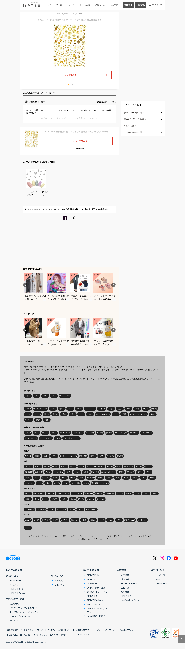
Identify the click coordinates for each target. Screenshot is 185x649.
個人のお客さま (14, 569)
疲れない (64, 466)
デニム (27, 493)
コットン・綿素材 (63, 493)
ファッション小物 (120, 433)
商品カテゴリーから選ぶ (135, 119)
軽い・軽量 (95, 472)
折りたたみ (130, 472)
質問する (128, 5)
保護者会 (154, 409)
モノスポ (107, 536)
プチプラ (57, 483)
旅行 (111, 409)
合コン (61, 409)
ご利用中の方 (158, 569)
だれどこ (45, 536)
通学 (64, 414)
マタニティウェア (45, 438)
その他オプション (18, 620)
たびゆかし (149, 536)
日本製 (72, 477)
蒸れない (47, 466)
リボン (146, 493)
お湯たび (64, 536)
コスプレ (28, 527)
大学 (128, 409)
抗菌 (101, 456)
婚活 (137, 409)
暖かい (72, 466)
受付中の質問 (85, 5)
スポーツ (81, 414)
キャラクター (142, 520)
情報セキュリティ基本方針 (46, 634)
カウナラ (128, 536)
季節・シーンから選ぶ (134, 112)
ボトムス (45, 433)
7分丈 (64, 477)
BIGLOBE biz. (93, 575)
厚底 (117, 477)
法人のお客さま (91, 569)
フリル (137, 493)
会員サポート (161, 583)
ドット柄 (120, 493)
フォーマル (101, 499)
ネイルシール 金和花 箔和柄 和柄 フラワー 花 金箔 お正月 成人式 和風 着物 (81, 209)
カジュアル (55, 499)
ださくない (148, 466)
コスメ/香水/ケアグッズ (71, 438)
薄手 (148, 472)
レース (128, 493)
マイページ (157, 5)
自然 (64, 499)
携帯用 (121, 472)
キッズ (59, 5)
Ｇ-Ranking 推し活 (101, 539)
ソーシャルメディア (130, 600)
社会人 (110, 520)
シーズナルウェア (31, 438)
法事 (46, 420)
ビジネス (28, 409)
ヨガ (115, 414)
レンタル (109, 477)
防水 (45, 456)
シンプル (45, 499)
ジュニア (28, 520)
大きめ (48, 472)
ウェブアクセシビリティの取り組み (53, 629)
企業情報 (121, 569)
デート (70, 409)
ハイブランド (29, 483)
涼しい (81, 466)
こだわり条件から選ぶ (134, 132)
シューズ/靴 (90, 433)
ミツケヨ (138, 536)
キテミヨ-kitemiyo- (32, 209)
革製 (154, 493)
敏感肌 (100, 477)
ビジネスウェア (64, 433)
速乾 (54, 456)
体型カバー (91, 477)
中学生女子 (46, 520)
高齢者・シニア (129, 520)
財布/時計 (108, 433)
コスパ (65, 483)
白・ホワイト (29, 509)
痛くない (139, 466)
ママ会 (27, 414)
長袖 (36, 477)
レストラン (102, 409)
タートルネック (38, 493)
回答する (141, 5)
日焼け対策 (39, 472)
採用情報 (125, 591)
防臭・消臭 (83, 456)
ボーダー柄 (89, 493)
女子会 (145, 409)
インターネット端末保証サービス (25, 607)
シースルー (50, 493)
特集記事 (114, 5)
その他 (57, 438)
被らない (118, 466)
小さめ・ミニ (58, 472)
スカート (54, 433)
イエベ (126, 477)
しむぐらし (60, 584)
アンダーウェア (78, 433)
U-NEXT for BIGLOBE (20, 616)
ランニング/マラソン (102, 414)
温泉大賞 (59, 580)
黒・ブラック (41, 509)
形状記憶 (120, 456)
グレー (51, 509)
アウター (36, 433)
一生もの (39, 483)
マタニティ (37, 414)
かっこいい (91, 499)
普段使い (81, 499)
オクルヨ (55, 536)
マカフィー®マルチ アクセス (98, 610)
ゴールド (80, 509)
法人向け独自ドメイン (97, 615)
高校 (119, 409)
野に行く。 (118, 536)
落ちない (110, 466)
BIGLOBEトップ (84, 634)
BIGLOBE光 (15, 580)
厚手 (139, 472)
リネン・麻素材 (77, 493)
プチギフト (65, 520)
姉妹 (93, 520)
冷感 (37, 456)
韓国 (81, 477)
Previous (25, 285)
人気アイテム (99, 5)
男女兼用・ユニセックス (100, 483)
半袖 (27, 477)
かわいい (36, 499)
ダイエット (29, 420)
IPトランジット (94, 604)
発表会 (46, 414)
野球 (124, 414)
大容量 (85, 472)
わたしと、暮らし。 (79, 536)
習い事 (55, 414)
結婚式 (38, 420)
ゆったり (77, 472)
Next (113, 285)
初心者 (55, 520)
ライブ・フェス (90, 409)
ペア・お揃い (76, 483)
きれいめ (73, 499)
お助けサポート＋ (18, 603)
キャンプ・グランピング (138, 414)
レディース (69, 5)
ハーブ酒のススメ (84, 539)
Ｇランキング (34, 536)
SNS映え (86, 483)
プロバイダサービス (96, 587)
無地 (27, 499)
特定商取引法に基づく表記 (18, 634)
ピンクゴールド (91, 509)
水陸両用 (93, 456)
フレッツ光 (92, 583)
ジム (90, 414)
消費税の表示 (27, 629)
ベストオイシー (95, 536)
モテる (143, 477)
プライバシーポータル (107, 629)
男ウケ (152, 477)
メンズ (49, 5)
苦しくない (29, 466)
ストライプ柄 (110, 493)
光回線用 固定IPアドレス (98, 591)
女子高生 (36, 520)
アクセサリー (134, 433)
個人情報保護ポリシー (83, 629)
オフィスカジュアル (40, 409)
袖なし (55, 477)
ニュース (125, 587)
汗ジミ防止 (111, 456)
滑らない (38, 466)
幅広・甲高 (46, 477)
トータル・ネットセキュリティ (24, 612)
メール (158, 579)
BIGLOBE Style (128, 596)
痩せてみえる (128, 466)
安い (48, 483)
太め (68, 472)
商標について (67, 634)
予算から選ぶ (130, 126)
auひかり (14, 584)
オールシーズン (64, 396)
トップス (28, 433)
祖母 (84, 520)
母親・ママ (75, 520)
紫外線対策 (29, 472)
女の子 (101, 520)
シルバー (72, 509)
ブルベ (134, 477)
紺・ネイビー (61, 509)
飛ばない (55, 466)
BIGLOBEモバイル (18, 588)
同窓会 (79, 409)
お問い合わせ (12, 629)
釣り (152, 414)
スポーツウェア (146, 433)
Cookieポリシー (127, 629)
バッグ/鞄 (99, 433)
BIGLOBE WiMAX (18, 593)
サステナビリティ (129, 583)
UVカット (28, 456)
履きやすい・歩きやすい (95, 466)
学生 (119, 520)
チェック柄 (99, 493)
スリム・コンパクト (108, 472)
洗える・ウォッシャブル (68, 456)
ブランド (125, 579)
